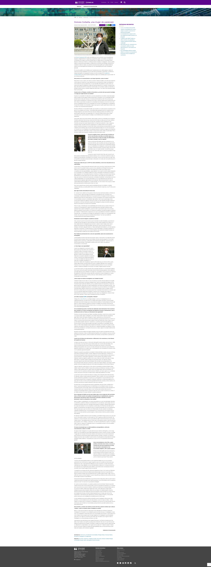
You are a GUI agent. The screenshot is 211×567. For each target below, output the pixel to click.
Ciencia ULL (86, 17)
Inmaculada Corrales (78, 540)
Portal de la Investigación (100, 556)
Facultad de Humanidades (92, 534)
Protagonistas (88, 536)
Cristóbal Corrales (92, 538)
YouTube (126, 563)
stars (82, 563)
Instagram (123, 563)
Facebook (118, 563)
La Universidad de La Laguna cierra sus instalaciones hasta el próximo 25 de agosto (129, 35)
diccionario (99, 538)
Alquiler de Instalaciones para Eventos (102, 561)
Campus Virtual (98, 551)
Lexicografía (89, 540)
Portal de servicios (99, 552)
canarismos (85, 538)
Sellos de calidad (120, 554)
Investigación (82, 536)
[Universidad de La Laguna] (90, 2)
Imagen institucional (120, 558)
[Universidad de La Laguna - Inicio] (80, 2)
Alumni (118, 551)
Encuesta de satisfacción (121, 553)
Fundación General (120, 552)
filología (111, 538)
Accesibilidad (119, 557)
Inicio (75, 17)
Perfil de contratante (121, 549)
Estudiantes (103, 2)
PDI (108, 2)
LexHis (84, 296)
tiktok (131, 563)
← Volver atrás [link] (102, 25)
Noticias (79, 6)
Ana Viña (83, 299)
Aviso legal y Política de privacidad (123, 556)
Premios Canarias (95, 540)
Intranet (116, 2)
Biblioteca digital (99, 554)
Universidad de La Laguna (79, 549)
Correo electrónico (99, 549)
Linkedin (128, 563)
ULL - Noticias (79, 17)
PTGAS (112, 2)
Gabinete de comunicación (90, 6)
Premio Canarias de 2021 (81, 57)
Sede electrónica (99, 553)
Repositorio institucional (100, 558)
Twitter (121, 563)
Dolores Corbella (105, 538)
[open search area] (124, 2)
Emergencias (77, 559)
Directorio (97, 557)
